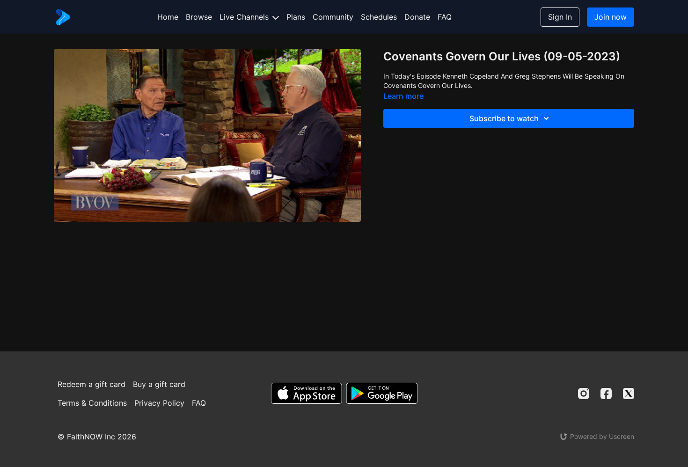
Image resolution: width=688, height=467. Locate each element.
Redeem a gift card (91, 384)
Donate (417, 17)
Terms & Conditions (92, 403)
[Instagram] (583, 393)
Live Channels (245, 17)
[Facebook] (606, 393)
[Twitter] (628, 393)
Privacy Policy (159, 403)
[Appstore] (306, 393)
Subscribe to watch (504, 118)
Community (333, 17)
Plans (295, 17)
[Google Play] (382, 393)
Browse (199, 17)
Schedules (379, 17)
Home (167, 17)
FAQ (445, 17)
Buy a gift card (159, 384)
